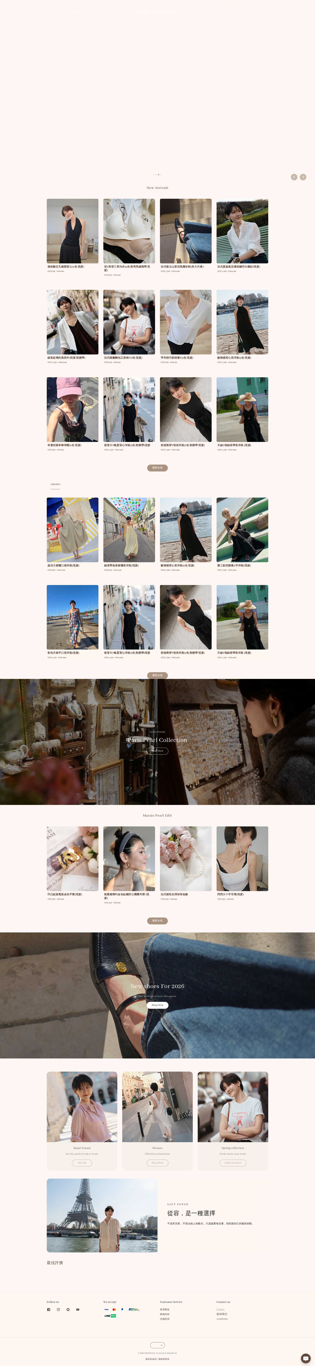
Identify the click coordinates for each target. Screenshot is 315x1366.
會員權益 (164, 1309)
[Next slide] (303, 177)
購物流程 (164, 1314)
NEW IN (63, 12)
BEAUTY (91, 12)
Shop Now (157, 750)
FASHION (76, 12)
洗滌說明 (164, 1319)
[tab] (154, 174)
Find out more (233, 1162)
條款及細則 (151, 1359)
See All (82, 1162)
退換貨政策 (164, 1359)
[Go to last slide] (294, 177)
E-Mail (221, 1309)
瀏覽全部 (157, 467)
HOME (52, 12)
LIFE (104, 12)
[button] (250, 13)
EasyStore (172, 1353)
